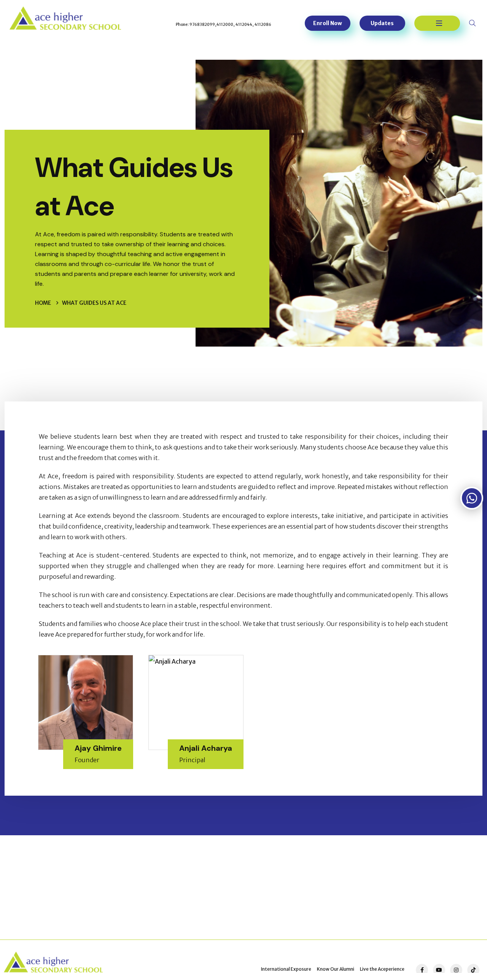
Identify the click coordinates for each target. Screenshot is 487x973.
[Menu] (437, 23)
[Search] (473, 23)
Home (43, 302)
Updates (382, 23)
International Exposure (286, 969)
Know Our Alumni (335, 969)
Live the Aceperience (382, 969)
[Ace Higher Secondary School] (65, 18)
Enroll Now (327, 23)
